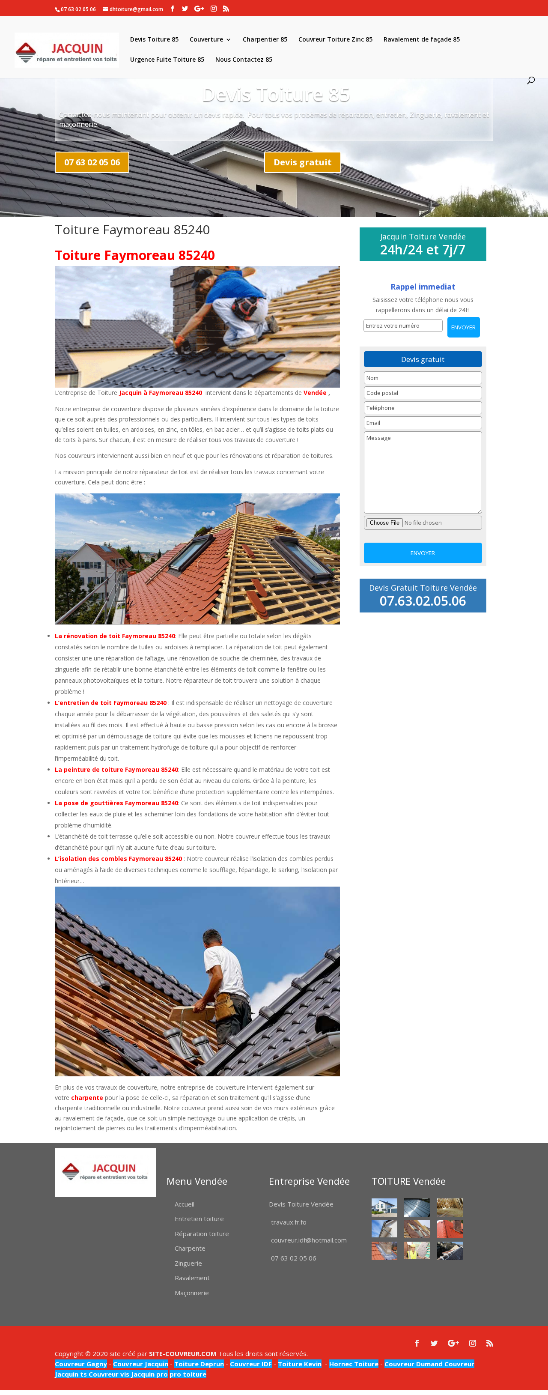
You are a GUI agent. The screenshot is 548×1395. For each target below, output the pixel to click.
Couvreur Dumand (413, 1363)
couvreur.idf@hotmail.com (309, 1240)
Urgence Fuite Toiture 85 (167, 60)
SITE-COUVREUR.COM (183, 1353)
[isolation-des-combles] (450, 1207)
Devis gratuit (303, 162)
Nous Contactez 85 (243, 60)
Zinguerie (188, 1263)
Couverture (206, 39)
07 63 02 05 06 (92, 162)
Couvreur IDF (251, 1363)
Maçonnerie (192, 1292)
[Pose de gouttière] (385, 1228)
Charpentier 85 (265, 39)
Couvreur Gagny (81, 1363)
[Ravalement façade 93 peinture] (385, 1207)
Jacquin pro (148, 1374)
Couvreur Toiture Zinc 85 (335, 39)
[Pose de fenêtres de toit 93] (417, 1229)
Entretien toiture (199, 1218)
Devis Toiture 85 (154, 39)
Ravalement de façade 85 (422, 39)
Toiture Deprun (199, 1363)
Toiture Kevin (300, 1363)
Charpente (190, 1248)
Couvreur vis (108, 1374)
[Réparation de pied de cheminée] (385, 1251)
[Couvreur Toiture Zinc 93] (417, 1207)
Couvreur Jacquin (140, 1363)
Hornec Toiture (353, 1363)
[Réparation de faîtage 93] (450, 1251)
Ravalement (192, 1277)
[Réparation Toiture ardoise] (417, 1250)
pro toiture (188, 1374)
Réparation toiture (202, 1233)
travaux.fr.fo (289, 1222)
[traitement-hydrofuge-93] (450, 1229)
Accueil (184, 1204)
